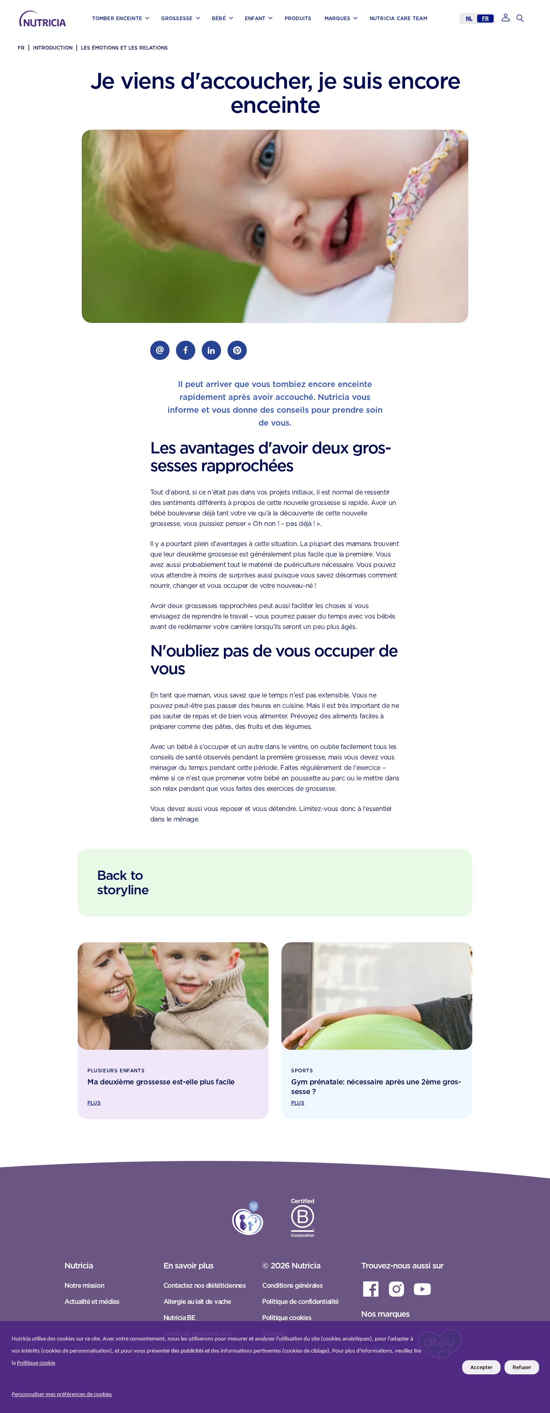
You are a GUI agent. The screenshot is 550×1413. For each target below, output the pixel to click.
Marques (36, 29)
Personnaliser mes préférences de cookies (62, 1395)
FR (485, 18)
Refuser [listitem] (522, 1367)
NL (469, 18)
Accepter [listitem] (481, 1367)
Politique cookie (36, 1363)
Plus (94, 1103)
